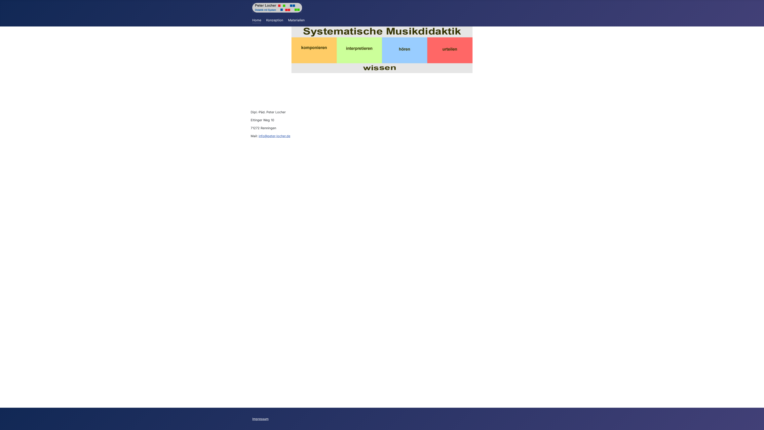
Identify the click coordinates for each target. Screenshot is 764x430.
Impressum (260, 419)
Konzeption (274, 20)
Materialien (296, 20)
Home (256, 20)
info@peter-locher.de (274, 136)
